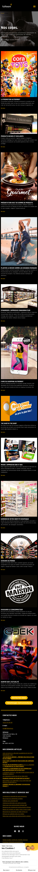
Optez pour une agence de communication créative (17, 816)
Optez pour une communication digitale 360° (15, 805)
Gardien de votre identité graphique (15, 519)
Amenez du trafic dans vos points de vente (14, 803)
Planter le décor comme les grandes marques (19, 268)
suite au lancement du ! (18, 765)
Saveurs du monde (8, 561)
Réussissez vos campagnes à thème (13, 798)
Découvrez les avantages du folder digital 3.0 (15, 812)
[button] (34, 6)
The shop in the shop (9, 423)
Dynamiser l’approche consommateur (15, 310)
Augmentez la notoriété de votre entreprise (15, 796)
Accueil (2, 13)
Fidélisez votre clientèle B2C (10, 801)
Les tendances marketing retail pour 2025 (15, 776)
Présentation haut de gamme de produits (17, 203)
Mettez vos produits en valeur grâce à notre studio (17, 809)
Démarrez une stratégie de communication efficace (17, 807)
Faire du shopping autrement (12, 381)
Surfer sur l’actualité (10, 682)
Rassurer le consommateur (12, 610)
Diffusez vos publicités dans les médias (13, 814)
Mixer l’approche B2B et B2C (12, 465)
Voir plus (3, 108)
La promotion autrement (10, 99)
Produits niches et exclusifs (12, 136)
